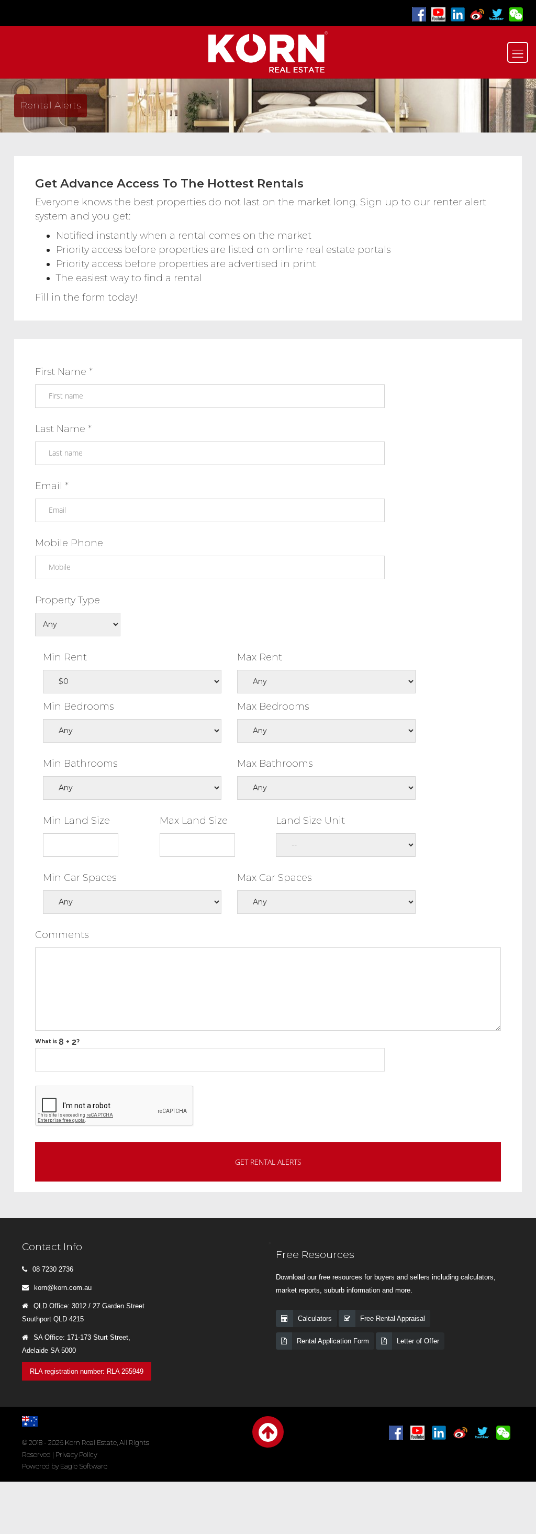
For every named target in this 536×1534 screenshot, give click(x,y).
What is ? (57, 1041)
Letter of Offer (418, 1341)
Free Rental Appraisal (392, 1318)
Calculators (315, 1318)
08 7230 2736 (52, 1269)
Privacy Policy (76, 1455)
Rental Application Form (333, 1341)
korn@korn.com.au (63, 1288)
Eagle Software (83, 1466)
